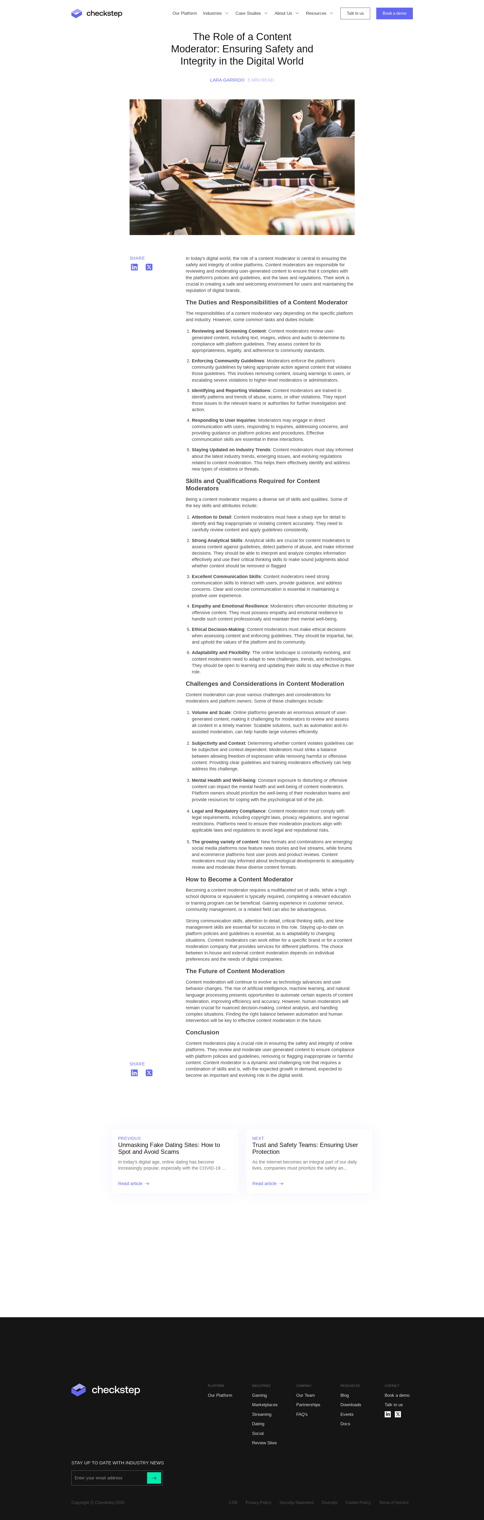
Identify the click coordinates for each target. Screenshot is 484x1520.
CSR (233, 1502)
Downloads (350, 1404)
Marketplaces (265, 1404)
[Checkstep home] (96, 13)
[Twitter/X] (398, 1414)
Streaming (261, 1414)
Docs (345, 1423)
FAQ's (302, 1414)
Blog (344, 1395)
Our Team (305, 1395)
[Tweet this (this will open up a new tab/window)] (149, 267)
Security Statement (296, 1502)
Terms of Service (394, 1502)
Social (258, 1433)
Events (347, 1414)
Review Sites (264, 1442)
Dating (258, 1423)
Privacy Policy (258, 1502)
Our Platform (185, 13)
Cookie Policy (358, 1502)
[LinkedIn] (388, 1414)
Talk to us (355, 13)
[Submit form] (154, 1478)
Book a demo (395, 13)
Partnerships (308, 1404)
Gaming (259, 1395)
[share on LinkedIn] (134, 267)
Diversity (329, 1502)
